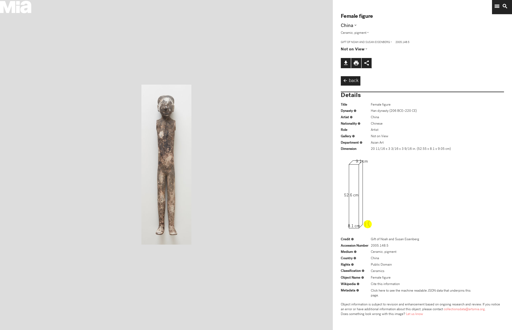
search (505, 6)
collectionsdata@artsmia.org (464, 309)
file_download (346, 63)
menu (497, 6)
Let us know (414, 314)
